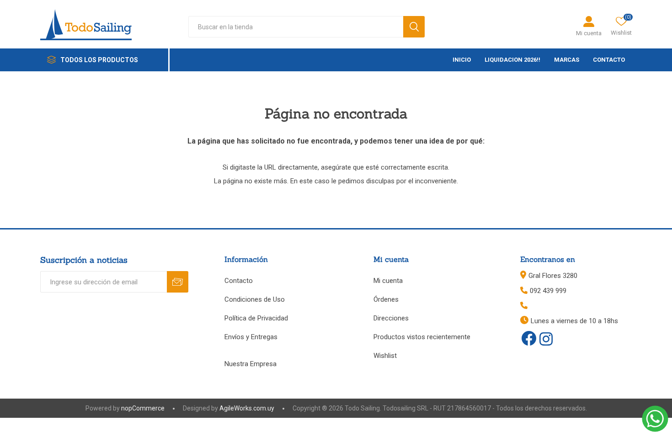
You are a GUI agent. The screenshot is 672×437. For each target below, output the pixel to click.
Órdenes (386, 299)
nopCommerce (143, 408)
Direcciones (391, 318)
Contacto (238, 281)
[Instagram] (546, 339)
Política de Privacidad (256, 318)
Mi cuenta (589, 33)
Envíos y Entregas (250, 337)
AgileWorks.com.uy (246, 408)
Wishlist (385, 356)
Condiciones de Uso (254, 299)
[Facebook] (529, 338)
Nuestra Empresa (250, 364)
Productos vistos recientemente (421, 337)
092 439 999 (548, 291)
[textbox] (295, 26)
